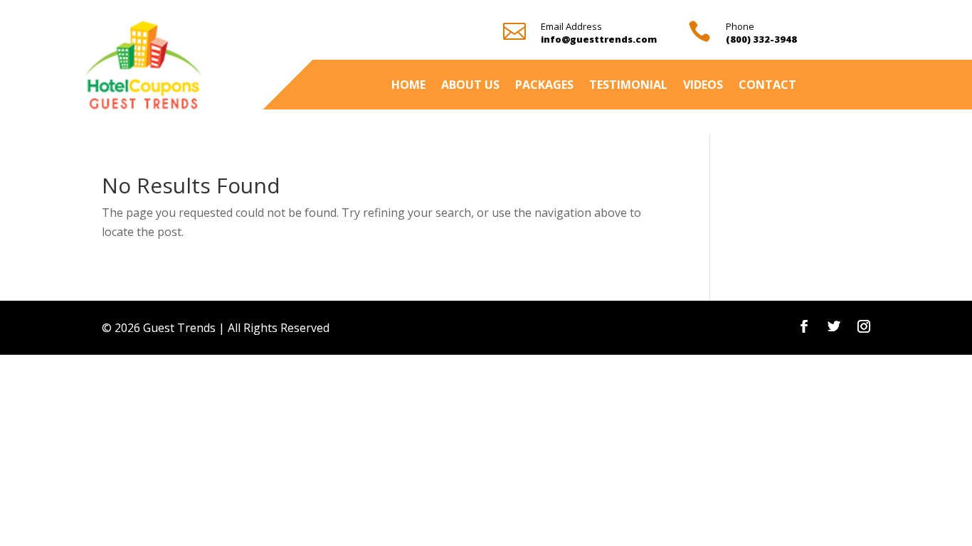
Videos (703, 86)
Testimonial (628, 86)
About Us (470, 86)
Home (408, 86)
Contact (767, 86)
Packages (544, 86)
